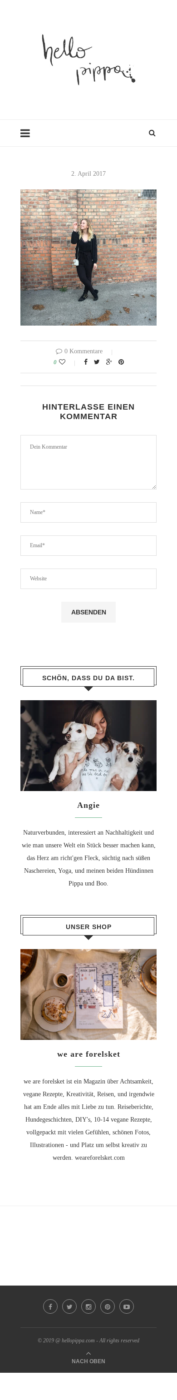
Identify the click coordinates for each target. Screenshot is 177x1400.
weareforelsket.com (100, 1157)
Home (28, 137)
